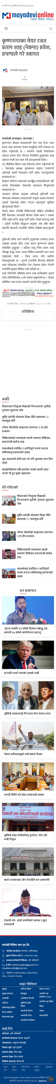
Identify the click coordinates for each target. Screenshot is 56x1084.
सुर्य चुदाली (12, 1047)
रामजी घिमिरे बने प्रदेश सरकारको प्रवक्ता (24, 795)
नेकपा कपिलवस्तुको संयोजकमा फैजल (23, 754)
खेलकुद (24, 993)
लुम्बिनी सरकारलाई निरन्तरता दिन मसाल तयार (27, 713)
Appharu (42, 1081)
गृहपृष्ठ (4, 989)
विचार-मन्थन (44, 989)
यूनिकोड (49, 1067)
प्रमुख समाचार (7, 993)
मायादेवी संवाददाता (19, 70)
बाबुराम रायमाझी (14, 1043)
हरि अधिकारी (11, 1033)
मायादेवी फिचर (27, 1011)
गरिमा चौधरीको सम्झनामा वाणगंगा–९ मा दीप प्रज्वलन (25, 429)
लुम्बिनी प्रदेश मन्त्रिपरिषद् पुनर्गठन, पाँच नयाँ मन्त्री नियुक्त (25, 837)
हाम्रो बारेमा (14, 1068)
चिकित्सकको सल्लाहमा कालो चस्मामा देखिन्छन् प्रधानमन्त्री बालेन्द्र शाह (26, 440)
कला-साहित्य (7, 1012)
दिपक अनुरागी (16, 1038)
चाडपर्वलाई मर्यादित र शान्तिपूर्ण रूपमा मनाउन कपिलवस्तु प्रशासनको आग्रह (25, 450)
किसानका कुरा (8, 1017)
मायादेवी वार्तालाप (28, 1020)
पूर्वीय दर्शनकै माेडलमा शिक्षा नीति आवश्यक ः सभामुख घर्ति (25, 419)
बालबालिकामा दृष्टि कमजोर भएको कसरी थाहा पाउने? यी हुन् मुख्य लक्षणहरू (25, 471)
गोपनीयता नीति (25, 1068)
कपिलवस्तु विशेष (8, 1007)
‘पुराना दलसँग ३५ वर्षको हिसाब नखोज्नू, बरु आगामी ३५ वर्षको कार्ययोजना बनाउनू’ (25, 630)
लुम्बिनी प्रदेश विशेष (26, 1004)
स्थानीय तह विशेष (46, 1001)
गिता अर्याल (12, 1057)
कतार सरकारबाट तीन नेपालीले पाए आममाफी (26, 880)
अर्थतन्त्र (5, 1003)
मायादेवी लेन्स (26, 1015)
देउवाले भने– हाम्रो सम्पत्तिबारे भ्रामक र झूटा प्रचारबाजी (25, 922)
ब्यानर (41, 1011)
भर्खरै (5, 399)
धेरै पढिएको (10, 487)
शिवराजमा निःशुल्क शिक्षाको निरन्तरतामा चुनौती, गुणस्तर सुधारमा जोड (26, 408)
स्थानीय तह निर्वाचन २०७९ (45, 995)
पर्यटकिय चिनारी (27, 998)
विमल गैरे (13, 1061)
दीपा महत (12, 1052)
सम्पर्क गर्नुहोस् (37, 1068)
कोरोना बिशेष (26, 989)
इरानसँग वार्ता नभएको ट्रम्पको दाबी (21, 673)
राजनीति (5, 998)
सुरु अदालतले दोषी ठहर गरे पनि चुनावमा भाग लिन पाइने (27, 461)
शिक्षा (41, 1006)
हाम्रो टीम (5, 1068)
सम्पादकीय (43, 1015)
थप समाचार (28, 591)
